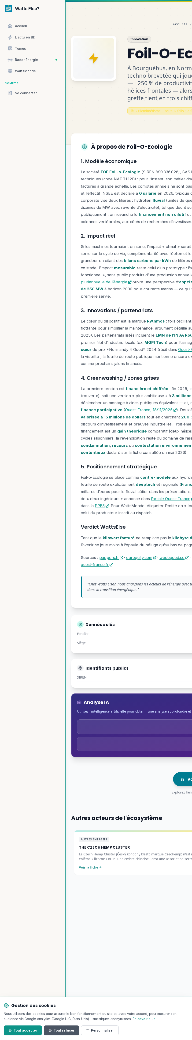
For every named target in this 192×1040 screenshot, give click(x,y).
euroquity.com (139, 557)
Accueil (180, 24)
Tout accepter (25, 1030)
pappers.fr (109, 557)
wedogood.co (172, 557)
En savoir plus (144, 1019)
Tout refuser (64, 1030)
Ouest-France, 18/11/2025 (149, 409)
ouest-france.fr (95, 564)
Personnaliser (102, 1030)
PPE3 (100, 505)
